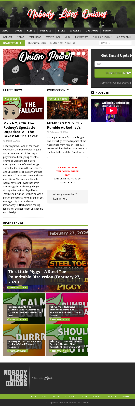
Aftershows (35, 37)
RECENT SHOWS (13, 222)
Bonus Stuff (81, 37)
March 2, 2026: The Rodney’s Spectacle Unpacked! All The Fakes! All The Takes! (20, 129)
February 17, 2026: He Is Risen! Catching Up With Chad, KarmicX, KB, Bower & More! (66, 344)
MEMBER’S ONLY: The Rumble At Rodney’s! (64, 125)
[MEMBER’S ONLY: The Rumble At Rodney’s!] (67, 108)
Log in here (60, 198)
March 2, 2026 (13, 140)
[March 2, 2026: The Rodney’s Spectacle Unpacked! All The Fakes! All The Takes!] (23, 108)
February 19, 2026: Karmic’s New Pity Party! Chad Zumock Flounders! (24, 344)
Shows (18, 30)
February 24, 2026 (60, 319)
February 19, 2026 (18, 351)
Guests (31, 30)
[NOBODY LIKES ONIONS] (67, 25)
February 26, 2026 (18, 319)
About (6, 30)
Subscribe (75, 30)
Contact (108, 30)
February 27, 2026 (59, 132)
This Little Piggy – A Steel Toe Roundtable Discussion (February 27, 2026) (44, 276)
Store (61, 30)
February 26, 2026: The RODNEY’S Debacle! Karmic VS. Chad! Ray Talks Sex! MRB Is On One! (24, 311)
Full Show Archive (102, 37)
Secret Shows (53, 37)
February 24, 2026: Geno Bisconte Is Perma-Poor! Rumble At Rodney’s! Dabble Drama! (65, 311)
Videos (20, 37)
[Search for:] (115, 42)
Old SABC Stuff (124, 37)
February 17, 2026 (60, 351)
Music (67, 37)
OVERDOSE (45, 30)
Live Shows (92, 30)
